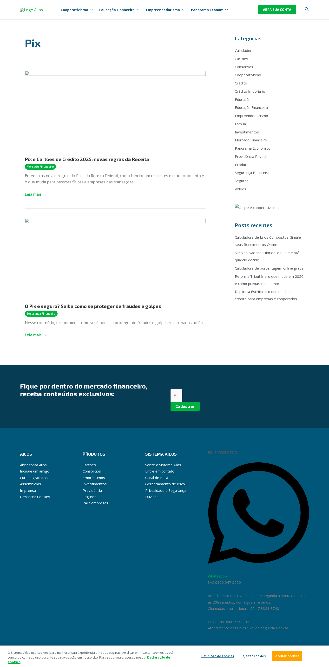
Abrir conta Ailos (33, 464)
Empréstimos (94, 477)
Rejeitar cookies (253, 655)
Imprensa (28, 490)
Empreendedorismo (251, 115)
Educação (242, 99)
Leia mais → (35, 194)
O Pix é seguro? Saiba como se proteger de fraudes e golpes (93, 306)
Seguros (242, 180)
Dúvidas (151, 496)
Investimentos (247, 132)
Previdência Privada (251, 156)
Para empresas (95, 502)
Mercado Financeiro (40, 167)
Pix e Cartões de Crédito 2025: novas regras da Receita (87, 159)
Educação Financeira (251, 107)
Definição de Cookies (217, 655)
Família (240, 123)
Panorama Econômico (252, 148)
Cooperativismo (248, 74)
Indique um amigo (34, 471)
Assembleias (30, 483)
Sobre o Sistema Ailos (163, 464)
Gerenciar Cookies (35, 496)
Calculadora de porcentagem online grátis (269, 268)
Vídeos (240, 189)
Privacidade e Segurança (165, 490)
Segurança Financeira (41, 314)
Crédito (241, 83)
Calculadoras (245, 50)
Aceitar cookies (287, 655)
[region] (164, 656)
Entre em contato (159, 471)
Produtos (242, 164)
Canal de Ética (156, 477)
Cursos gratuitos (34, 477)
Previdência (92, 490)
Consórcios (244, 66)
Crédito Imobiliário (250, 91)
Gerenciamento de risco (165, 483)
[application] (90, 9)
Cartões (241, 58)
